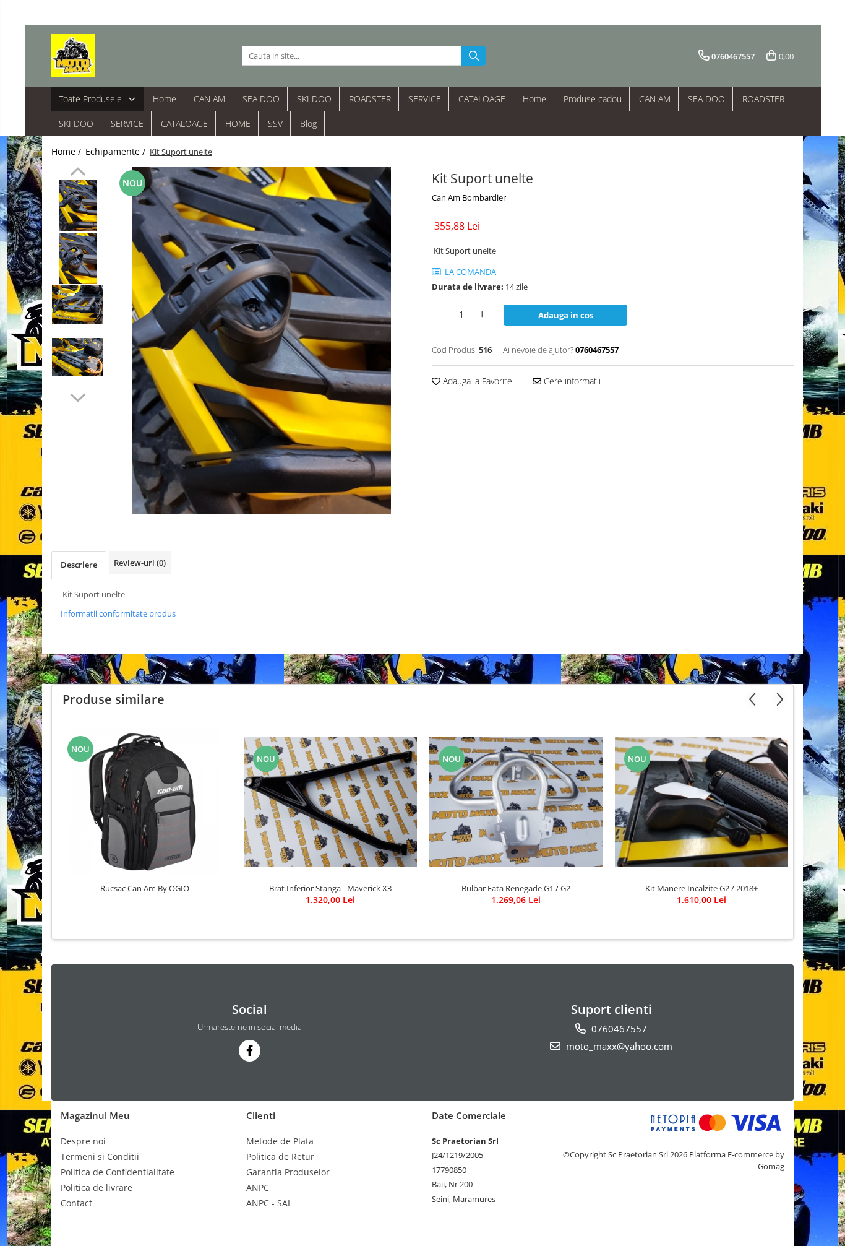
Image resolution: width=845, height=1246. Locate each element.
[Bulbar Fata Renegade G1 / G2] (516, 802)
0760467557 (618, 1029)
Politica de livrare (96, 1187)
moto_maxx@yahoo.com (618, 1046)
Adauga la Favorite (476, 381)
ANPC (257, 1187)
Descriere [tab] (79, 564)
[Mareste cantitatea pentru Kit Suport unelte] (482, 314)
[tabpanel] (261, 340)
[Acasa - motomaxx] (113, 55)
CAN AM (209, 99)
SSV (275, 123)
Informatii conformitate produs (118, 613)
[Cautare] (473, 56)
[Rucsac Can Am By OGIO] (144, 801)
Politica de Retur (280, 1156)
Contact (76, 1203)
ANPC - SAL (269, 1203)
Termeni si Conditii (100, 1156)
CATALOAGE (481, 99)
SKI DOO (314, 99)
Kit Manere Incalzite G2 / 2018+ (701, 888)
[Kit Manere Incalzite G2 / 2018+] (701, 802)
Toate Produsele (91, 99)
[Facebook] (249, 1051)
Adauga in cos (565, 315)
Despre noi (83, 1141)
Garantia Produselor (288, 1172)
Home (164, 99)
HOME (238, 123)
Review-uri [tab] (140, 562)
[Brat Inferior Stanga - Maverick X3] (330, 802)
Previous (77, 173)
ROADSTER (370, 99)
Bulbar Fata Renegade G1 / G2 (515, 888)
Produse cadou (593, 99)
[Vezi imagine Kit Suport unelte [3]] (77, 357)
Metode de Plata (280, 1141)
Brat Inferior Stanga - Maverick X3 (330, 888)
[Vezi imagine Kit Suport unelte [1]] (77, 258)
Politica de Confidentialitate (117, 1172)
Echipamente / (116, 151)
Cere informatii (571, 381)
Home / (67, 151)
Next (77, 396)
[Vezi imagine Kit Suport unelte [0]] (77, 205)
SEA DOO (261, 99)
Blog (308, 123)
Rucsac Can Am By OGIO (144, 888)
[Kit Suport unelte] (261, 340)
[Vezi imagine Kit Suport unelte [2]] (77, 304)
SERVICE (424, 99)
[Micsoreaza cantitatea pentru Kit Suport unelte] (441, 314)
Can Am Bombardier (469, 197)
